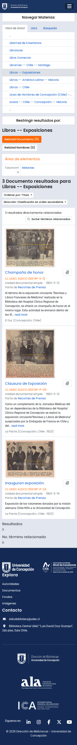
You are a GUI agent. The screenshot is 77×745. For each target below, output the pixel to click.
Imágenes (9, 603)
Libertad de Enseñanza (25, 43)
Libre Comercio (20, 58)
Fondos (7, 597)
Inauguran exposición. (25, 483)
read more (21, 314)
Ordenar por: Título (17, 195)
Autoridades (10, 584)
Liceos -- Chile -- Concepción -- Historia (38, 102)
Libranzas (16, 50)
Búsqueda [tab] (50, 28)
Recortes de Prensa (32, 287)
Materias (28, 168)
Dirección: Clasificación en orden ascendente (34, 202)
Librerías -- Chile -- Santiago (29, 65)
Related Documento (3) (21, 139)
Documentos (11, 590)
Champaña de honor (24, 272)
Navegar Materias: (38, 17)
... (10, 35)
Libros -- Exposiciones (24, 72)
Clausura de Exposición (26, 383)
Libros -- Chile (19, 87)
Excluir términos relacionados (50, 219)
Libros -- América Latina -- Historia (34, 80)
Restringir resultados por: (38, 120)
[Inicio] (16, 6)
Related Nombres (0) (19, 147)
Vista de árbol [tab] (15, 28)
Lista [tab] (34, 28)
